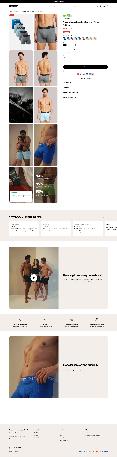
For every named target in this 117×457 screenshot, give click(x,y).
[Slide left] (102, 216)
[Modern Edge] (87, 38)
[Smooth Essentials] (72, 38)
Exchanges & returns (65, 440)
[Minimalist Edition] (83, 38)
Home (10, 11)
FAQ (61, 435)
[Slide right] (106, 216)
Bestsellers (16, 11)
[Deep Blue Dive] (79, 38)
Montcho (15, 451)
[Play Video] (33, 278)
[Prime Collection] (68, 38)
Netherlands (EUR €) (16, 448)
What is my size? (67, 62)
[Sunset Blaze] (95, 38)
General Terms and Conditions (92, 435)
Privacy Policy (88, 432)
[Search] (100, 6)
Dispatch (62, 438)
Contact (62, 432)
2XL (77, 45)
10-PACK (36, 438)
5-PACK (36, 435)
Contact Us (12, 439)
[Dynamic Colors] (91, 38)
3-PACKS (36, 432)
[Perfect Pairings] (76, 38)
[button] (97, 6)
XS (64, 45)
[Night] (64, 38)
